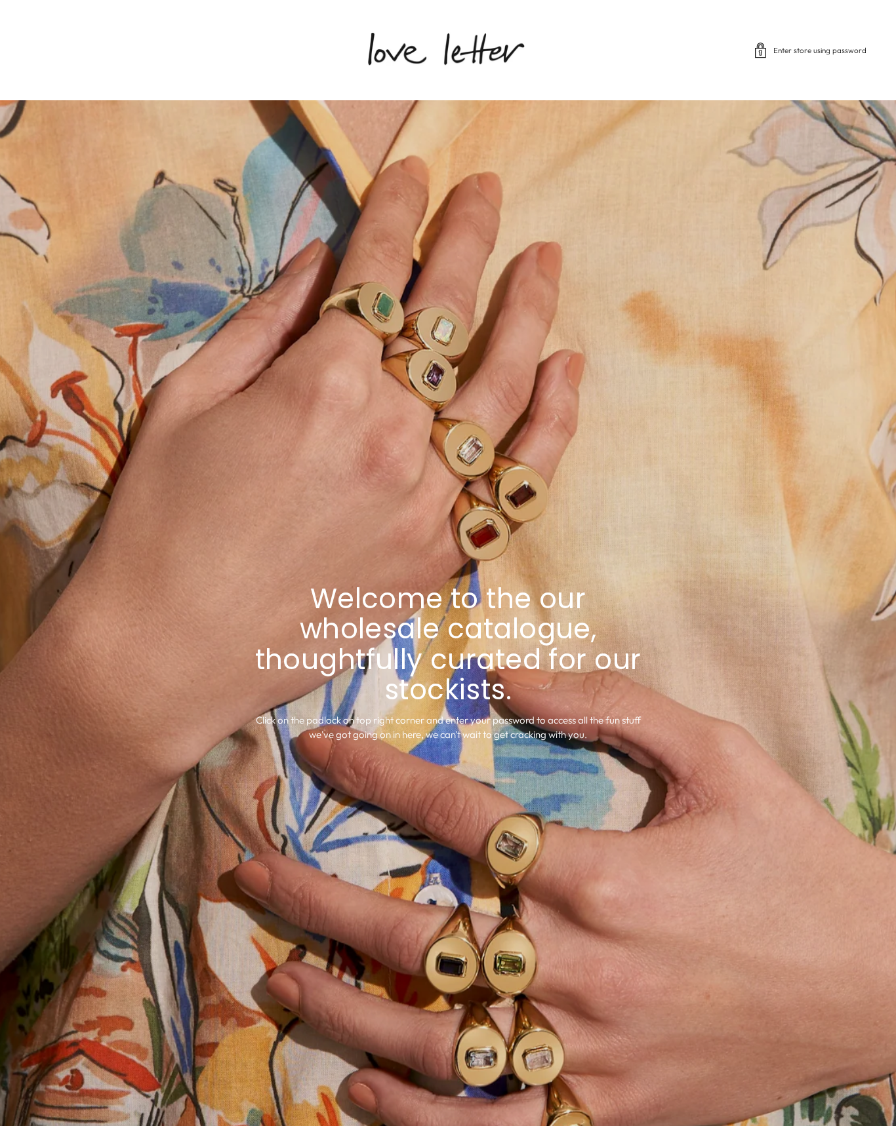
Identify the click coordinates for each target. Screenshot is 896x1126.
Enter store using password (819, 50)
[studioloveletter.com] (448, 50)
